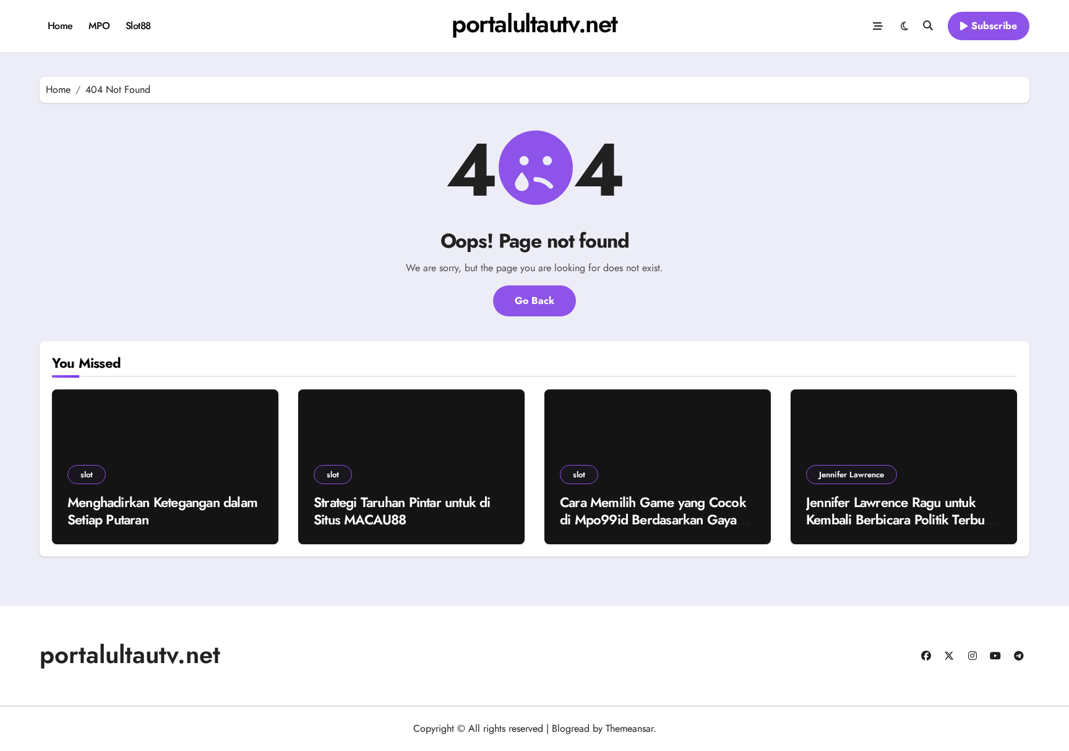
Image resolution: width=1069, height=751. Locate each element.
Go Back (534, 300)
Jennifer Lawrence (851, 474)
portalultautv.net (534, 23)
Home (60, 26)
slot (86, 474)
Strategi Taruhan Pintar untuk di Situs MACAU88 (402, 511)
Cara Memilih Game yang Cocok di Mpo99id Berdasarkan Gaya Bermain (653, 519)
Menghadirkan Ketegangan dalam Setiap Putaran (162, 511)
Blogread (571, 728)
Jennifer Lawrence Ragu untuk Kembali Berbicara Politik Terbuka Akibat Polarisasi (902, 519)
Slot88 (138, 26)
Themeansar (629, 728)
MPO (98, 26)
